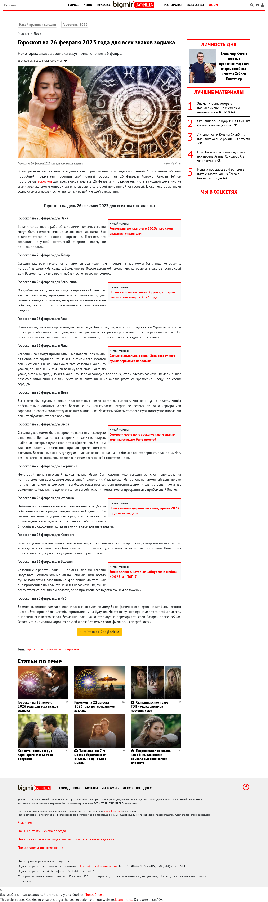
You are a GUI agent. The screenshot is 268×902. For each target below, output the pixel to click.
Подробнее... (94, 894)
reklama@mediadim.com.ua (97, 866)
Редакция (25, 822)
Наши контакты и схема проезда (42, 831)
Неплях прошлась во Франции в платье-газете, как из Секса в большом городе (221, 173)
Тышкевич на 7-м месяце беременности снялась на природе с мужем (90, 757)
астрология (49, 649)
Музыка (104, 5)
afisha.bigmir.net (113, 810)
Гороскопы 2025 (75, 24)
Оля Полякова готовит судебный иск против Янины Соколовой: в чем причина (221, 156)
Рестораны (173, 5)
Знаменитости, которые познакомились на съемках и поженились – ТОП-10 (218, 107)
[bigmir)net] (124, 5)
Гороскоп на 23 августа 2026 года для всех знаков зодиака (38, 706)
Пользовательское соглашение (40, 847)
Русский (10, 5)
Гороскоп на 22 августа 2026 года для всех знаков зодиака (94, 706)
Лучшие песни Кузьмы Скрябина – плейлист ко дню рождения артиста (223, 136)
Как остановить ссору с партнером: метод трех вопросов (35, 755)
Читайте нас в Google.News (100, 631)
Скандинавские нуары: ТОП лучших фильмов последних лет (150, 706)
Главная (23, 33)
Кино (88, 5)
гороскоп (45, 181)
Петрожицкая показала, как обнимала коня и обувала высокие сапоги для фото (151, 757)
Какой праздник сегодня (37, 24)
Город (73, 5)
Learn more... (124, 899)
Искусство (195, 5)
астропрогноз (69, 649)
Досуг (214, 5)
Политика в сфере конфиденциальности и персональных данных (66, 839)
